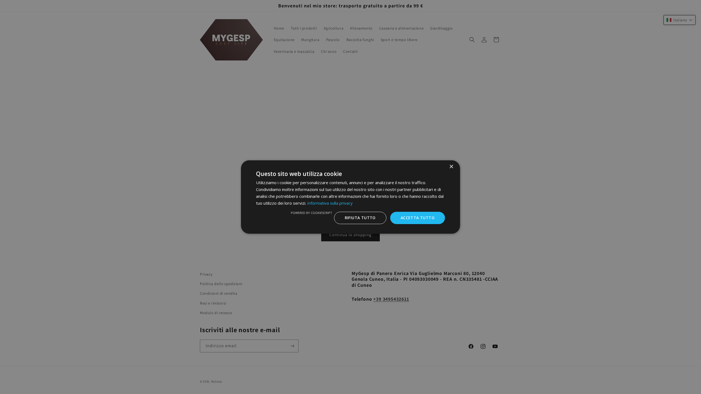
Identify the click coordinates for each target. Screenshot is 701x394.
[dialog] (350, 197)
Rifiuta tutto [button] (360, 217)
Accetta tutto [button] (418, 217)
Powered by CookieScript (311, 213)
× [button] (451, 167)
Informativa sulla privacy (330, 203)
